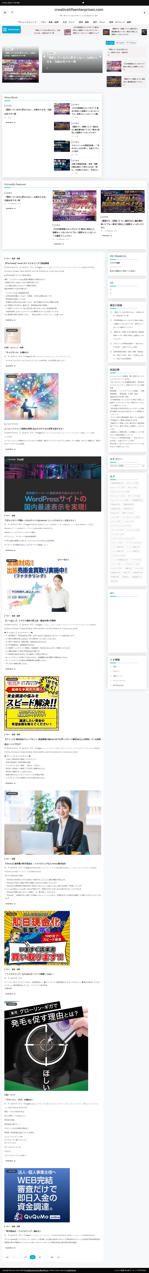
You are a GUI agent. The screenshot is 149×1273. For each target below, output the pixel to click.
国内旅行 (115, 572)
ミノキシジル (57, 356)
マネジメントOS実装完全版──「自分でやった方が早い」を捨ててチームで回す (85, 148)
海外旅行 (138, 572)
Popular (121, 43)
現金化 (56, 271)
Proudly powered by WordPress (36, 1270)
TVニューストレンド (27, 22)
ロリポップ (116, 568)
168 (52, 1257)
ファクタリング (57, 267)
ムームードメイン (11, 424)
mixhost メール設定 (86, 524)
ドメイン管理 (133, 551)
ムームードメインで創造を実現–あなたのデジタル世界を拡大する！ (34, 428)
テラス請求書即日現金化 (60, 868)
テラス (61, 748)
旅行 (127, 572)
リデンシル (67, 356)
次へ (59, 1257)
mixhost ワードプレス (25, 528)
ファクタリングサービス (72, 267)
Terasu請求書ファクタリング (41, 868)
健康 (128, 568)
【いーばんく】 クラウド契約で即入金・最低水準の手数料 (30, 620)
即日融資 (16, 271)
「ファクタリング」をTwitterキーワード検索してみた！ (29, 974)
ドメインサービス (133, 543)
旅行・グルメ (99, 22)
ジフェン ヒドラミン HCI (77, 1104)
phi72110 (13, 204)
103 (39, 1257)
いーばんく (46, 625)
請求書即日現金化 (35, 871)
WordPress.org (118, 685)
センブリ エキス (92, 1104)
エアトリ (115, 521)
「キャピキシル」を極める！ (17, 352)
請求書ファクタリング (20, 871)
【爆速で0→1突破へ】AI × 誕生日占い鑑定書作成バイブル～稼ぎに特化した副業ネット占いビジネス (109, 32)
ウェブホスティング (130, 517)
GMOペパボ (127, 513)
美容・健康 (84, 22)
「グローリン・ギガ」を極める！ (19, 1099)
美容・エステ (10, 1095)
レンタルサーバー (131, 564)
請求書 (62, 271)
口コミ (139, 568)
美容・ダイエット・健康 (120, 22)
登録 (114, 666)
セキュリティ (133, 530)
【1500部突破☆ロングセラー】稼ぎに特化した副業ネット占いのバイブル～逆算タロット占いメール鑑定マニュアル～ (20, 76)
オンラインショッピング (121, 526)
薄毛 (25, 1107)
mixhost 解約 (38, 528)
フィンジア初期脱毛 (119, 560)
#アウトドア (132, 483)
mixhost (34, 524)
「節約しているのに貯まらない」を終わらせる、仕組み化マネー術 (118, 51)
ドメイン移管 (117, 551)
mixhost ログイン (10, 528)
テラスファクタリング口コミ (122, 538)
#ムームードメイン (64, 433)
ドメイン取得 (89, 433)
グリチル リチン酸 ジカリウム (46, 1104)
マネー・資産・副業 (49, 22)
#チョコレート (118, 496)
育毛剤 (21, 1107)
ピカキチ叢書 (115, 263)
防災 (114, 581)
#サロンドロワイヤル (120, 492)
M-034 (33, 356)
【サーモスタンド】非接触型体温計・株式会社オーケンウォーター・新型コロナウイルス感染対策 (127, 385)
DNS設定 (128, 509)
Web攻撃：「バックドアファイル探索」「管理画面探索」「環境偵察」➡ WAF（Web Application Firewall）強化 (127, 394)
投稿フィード (117, 676)
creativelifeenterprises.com (79, 9)
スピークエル (117, 530)
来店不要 (35, 271)
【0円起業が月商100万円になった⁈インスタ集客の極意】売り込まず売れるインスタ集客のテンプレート (127, 411)
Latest (111, 43)
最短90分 (28, 271)
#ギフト (132, 487)
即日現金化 (8, 271)
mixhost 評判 (47, 528)
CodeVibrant (71, 1270)
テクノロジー (117, 534)
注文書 (51, 271)
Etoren (115, 513)
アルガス (39, 356)
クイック (45, 748)
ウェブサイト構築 (78, 433)
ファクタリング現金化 (88, 868)
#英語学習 (128, 504)
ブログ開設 (8, 437)
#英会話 (115, 504)
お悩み (33, 1104)
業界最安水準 (43, 271)
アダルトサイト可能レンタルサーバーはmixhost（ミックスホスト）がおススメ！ (40, 520)
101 (25, 1257)
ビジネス (8, 49)
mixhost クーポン (56, 524)
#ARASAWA (117, 483)
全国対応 (84, 267)
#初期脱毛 (137, 500)
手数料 (22, 271)
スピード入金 (47, 267)
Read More (9, 122)
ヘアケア (136, 560)
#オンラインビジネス (49, 433)
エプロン (128, 521)
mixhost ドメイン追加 (71, 524)
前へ (7, 1257)
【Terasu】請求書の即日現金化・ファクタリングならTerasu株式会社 (35, 863)
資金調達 (136, 577)
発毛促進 (15, 1107)
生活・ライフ (69, 22)
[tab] (110, 42)
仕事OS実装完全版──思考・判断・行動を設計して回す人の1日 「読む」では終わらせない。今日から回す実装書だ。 (85, 167)
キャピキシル (47, 356)
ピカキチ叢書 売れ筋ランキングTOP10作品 (130, 1270)
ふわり (115, 517)
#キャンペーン (118, 487)
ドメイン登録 (133, 547)
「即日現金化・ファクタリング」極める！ (23, 1231)
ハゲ (5, 1107)
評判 (125, 577)
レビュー (115, 564)
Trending (132, 43)
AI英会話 (115, 509)
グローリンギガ (62, 1104)
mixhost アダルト (43, 524)
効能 (9, 1107)
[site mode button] (145, 12)
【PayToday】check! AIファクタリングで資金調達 (26, 263)
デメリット (116, 543)
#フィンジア (134, 496)
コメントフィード (119, 680)
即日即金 (91, 267)
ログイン (116, 671)
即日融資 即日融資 (26, 628)
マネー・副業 (10, 516)
